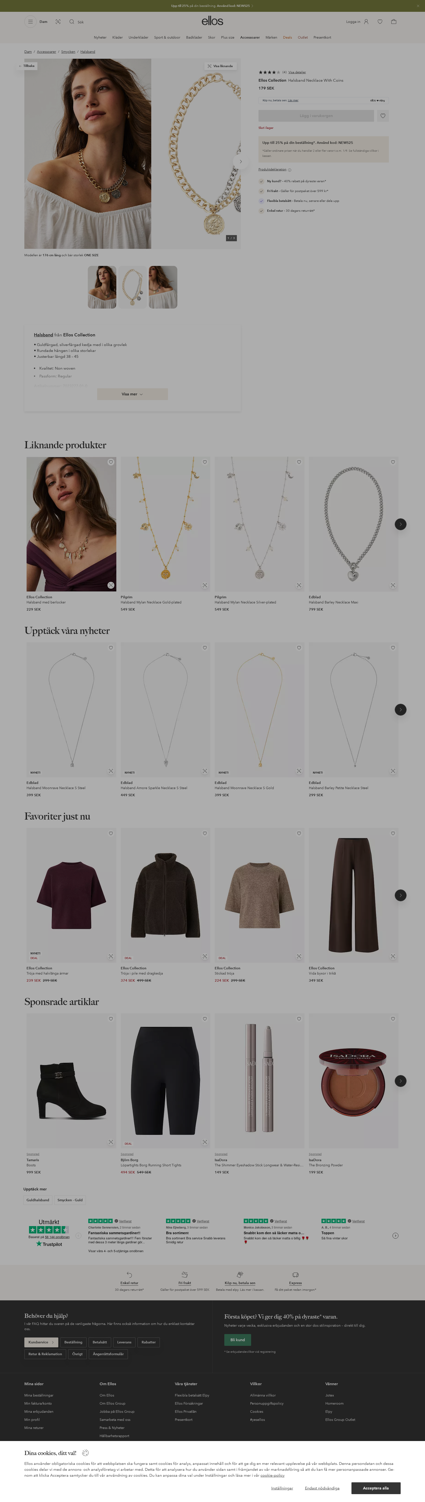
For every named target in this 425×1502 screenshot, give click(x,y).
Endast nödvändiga (322, 1488)
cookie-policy (272, 1475)
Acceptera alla (376, 1488)
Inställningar (282, 1488)
